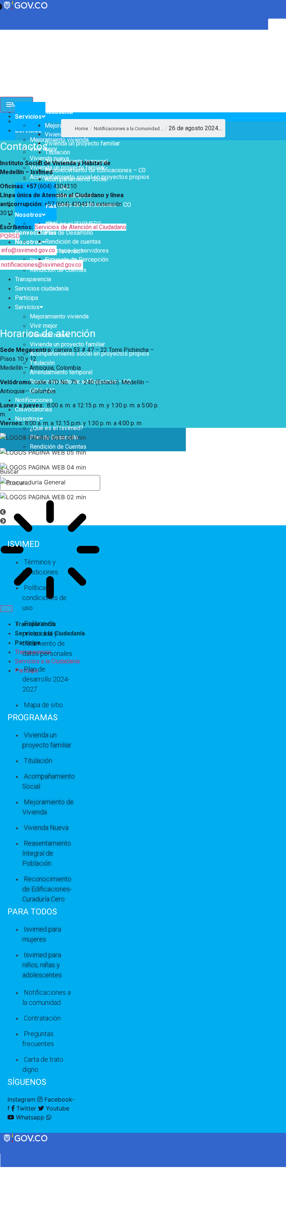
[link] (26, 1141)
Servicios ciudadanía (42, 288)
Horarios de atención (47, 333)
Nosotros (28, 242)
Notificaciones (34, 400)
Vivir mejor (43, 325)
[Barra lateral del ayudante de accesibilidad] (277, 27)
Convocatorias (36, 232)
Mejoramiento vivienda (59, 316)
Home (81, 128)
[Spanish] (10, 33)
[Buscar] (6, 608)
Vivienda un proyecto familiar (67, 344)
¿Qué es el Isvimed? (56, 428)
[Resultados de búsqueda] (50, 551)
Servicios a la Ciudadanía (47, 661)
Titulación (42, 362)
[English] (3, 33)
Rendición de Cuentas (58, 269)
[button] (143, 511)
